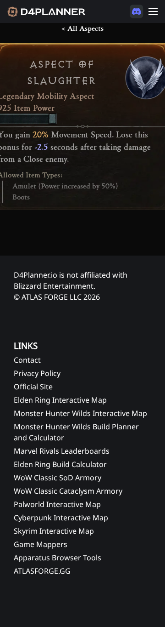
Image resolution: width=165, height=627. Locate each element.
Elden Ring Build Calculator (60, 464)
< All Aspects (82, 28)
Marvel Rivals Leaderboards (62, 451)
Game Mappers (40, 544)
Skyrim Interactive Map (54, 531)
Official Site (33, 387)
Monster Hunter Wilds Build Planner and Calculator (76, 432)
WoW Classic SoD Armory (57, 478)
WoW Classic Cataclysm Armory (68, 491)
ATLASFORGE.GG (42, 571)
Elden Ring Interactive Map (60, 400)
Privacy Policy (37, 373)
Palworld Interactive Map (57, 504)
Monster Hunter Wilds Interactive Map (80, 413)
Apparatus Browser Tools (57, 558)
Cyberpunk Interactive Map (61, 518)
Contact (27, 360)
